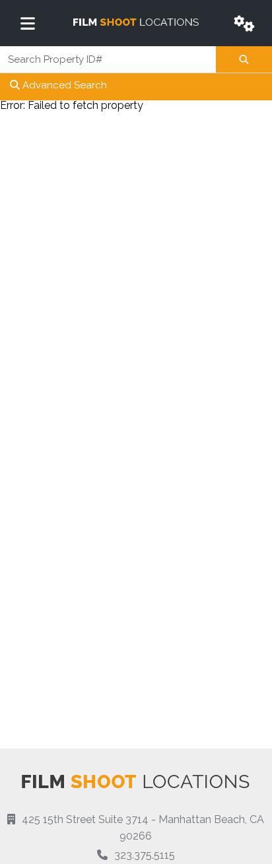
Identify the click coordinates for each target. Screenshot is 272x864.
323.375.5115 (144, 855)
